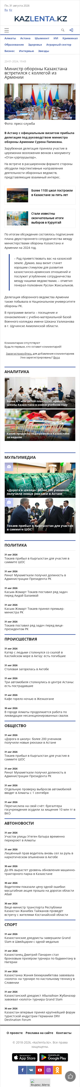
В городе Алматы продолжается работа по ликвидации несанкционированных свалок (36, 714)
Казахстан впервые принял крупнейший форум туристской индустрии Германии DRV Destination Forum (39, 1016)
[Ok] (57, 1070)
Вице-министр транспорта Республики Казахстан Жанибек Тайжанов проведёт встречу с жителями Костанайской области (36, 911)
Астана (25, 38)
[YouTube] (40, 1070)
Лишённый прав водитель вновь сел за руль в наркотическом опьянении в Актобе (38, 855)
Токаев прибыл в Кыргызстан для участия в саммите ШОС (36, 560)
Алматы (10, 38)
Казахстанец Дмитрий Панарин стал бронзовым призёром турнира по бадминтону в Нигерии (40, 958)
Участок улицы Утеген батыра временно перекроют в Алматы (34, 838)
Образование (14, 44)
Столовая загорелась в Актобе (26, 669)
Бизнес (9, 51)
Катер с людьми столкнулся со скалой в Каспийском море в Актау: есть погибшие (35, 654)
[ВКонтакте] (31, 1070)
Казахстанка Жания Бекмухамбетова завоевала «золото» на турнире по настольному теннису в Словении (39, 979)
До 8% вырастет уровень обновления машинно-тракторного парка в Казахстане (40, 872)
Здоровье (35, 44)
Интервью (26, 51)
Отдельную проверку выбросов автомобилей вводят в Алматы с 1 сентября (37, 791)
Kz (10, 10)
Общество (15, 725)
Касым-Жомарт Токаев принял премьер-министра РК (34, 610)
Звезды (43, 51)
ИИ (56, 38)
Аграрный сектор (58, 44)
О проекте (15, 1033)
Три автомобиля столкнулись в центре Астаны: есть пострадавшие (39, 684)
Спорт (10, 924)
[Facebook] (22, 1070)
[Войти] (71, 30)
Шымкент (42, 38)
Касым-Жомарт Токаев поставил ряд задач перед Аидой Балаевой (36, 594)
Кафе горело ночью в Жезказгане (29, 699)
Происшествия (20, 639)
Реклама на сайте (39, 1033)
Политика (15, 545)
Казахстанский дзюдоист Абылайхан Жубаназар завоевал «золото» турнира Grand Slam (40, 997)
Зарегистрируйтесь (19, 353)
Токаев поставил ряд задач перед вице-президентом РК (34, 627)
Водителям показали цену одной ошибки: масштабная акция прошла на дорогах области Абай (39, 890)
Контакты (63, 1033)
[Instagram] (48, 1070)
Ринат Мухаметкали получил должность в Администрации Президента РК (35, 577)
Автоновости (19, 823)
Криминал (70, 38)
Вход (56, 357)
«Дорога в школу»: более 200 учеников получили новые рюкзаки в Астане (32, 741)
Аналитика (16, 371)
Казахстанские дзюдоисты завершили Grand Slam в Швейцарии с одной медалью (37, 940)
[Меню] (6, 30)
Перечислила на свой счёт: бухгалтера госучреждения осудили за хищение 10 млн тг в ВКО (39, 809)
